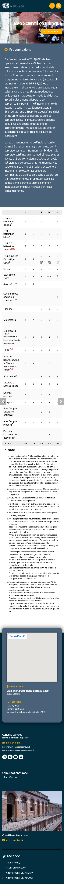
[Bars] (52, 6)
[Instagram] (4, 757)
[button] (18, 51)
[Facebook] (10, 757)
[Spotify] (21, 757)
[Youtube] (15, 757)
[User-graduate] (58, 6)
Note (11, 450)
